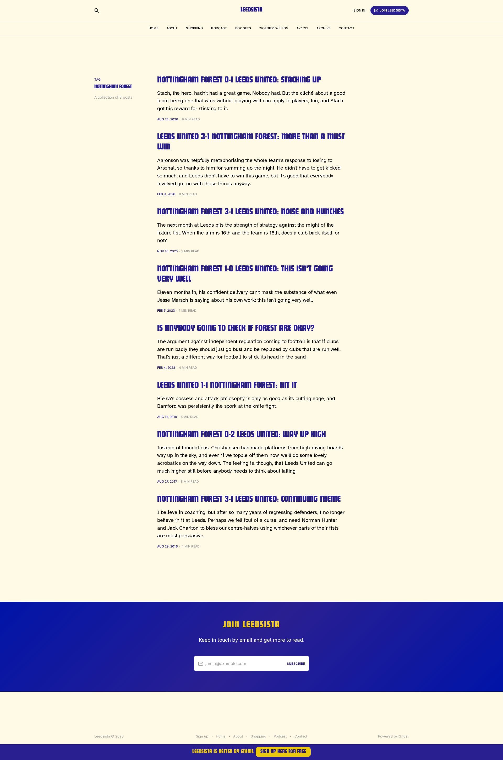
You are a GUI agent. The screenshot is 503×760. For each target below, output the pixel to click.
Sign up (202, 736)
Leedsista (251, 10)
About (172, 28)
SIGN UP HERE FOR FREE (283, 752)
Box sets (243, 28)
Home (153, 28)
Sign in (359, 10)
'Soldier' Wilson (273, 28)
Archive (323, 28)
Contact (346, 28)
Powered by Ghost (393, 736)
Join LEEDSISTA (392, 10)
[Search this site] (97, 10)
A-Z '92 (302, 28)
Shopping (194, 28)
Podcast (219, 28)
